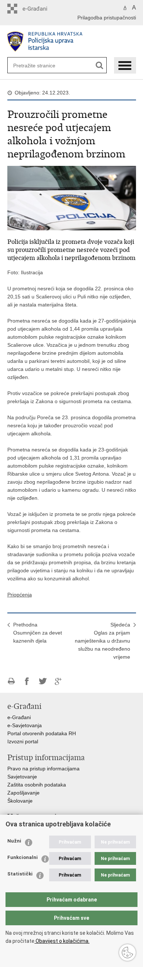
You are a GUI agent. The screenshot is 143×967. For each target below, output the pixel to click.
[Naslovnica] (71, 41)
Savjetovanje (22, 777)
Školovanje (20, 801)
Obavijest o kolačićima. (61, 941)
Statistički (20, 874)
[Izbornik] (125, 65)
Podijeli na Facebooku (27, 681)
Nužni (14, 841)
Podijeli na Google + (58, 681)
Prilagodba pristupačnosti (106, 18)
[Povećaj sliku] (71, 197)
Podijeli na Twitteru (43, 681)
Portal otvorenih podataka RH (41, 733)
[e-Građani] (38, 9)
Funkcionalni (22, 857)
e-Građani (19, 717)
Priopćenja (19, 595)
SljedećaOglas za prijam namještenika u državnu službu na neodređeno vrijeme (102, 641)
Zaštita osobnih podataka (36, 785)
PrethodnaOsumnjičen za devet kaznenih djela (37, 633)
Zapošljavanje (23, 793)
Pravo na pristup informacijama (43, 768)
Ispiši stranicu (11, 681)
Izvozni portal (22, 741)
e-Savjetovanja (24, 725)
